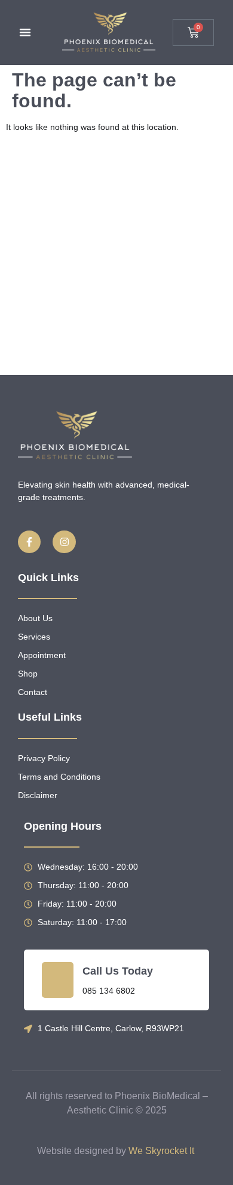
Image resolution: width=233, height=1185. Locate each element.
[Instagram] (64, 542)
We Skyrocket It (161, 1151)
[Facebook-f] (29, 542)
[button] (25, 32)
